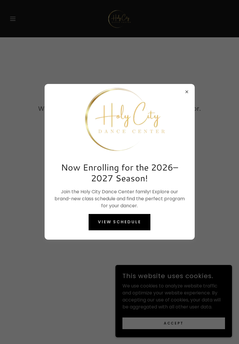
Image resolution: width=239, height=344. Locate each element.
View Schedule (119, 222)
